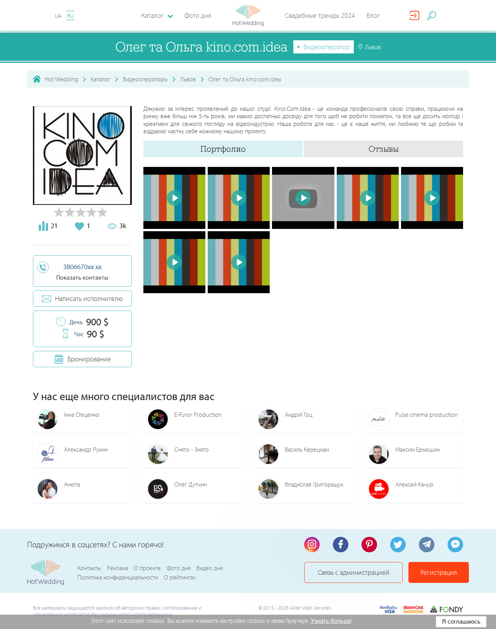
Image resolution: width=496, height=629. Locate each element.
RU (70, 15)
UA (58, 15)
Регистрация (438, 572)
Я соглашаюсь (461, 621)
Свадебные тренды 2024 (320, 15)
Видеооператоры (145, 79)
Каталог (100, 79)
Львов (188, 79)
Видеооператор (326, 46)
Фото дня (197, 15)
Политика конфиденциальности (118, 577)
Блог (373, 15)
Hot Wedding (61, 79)
